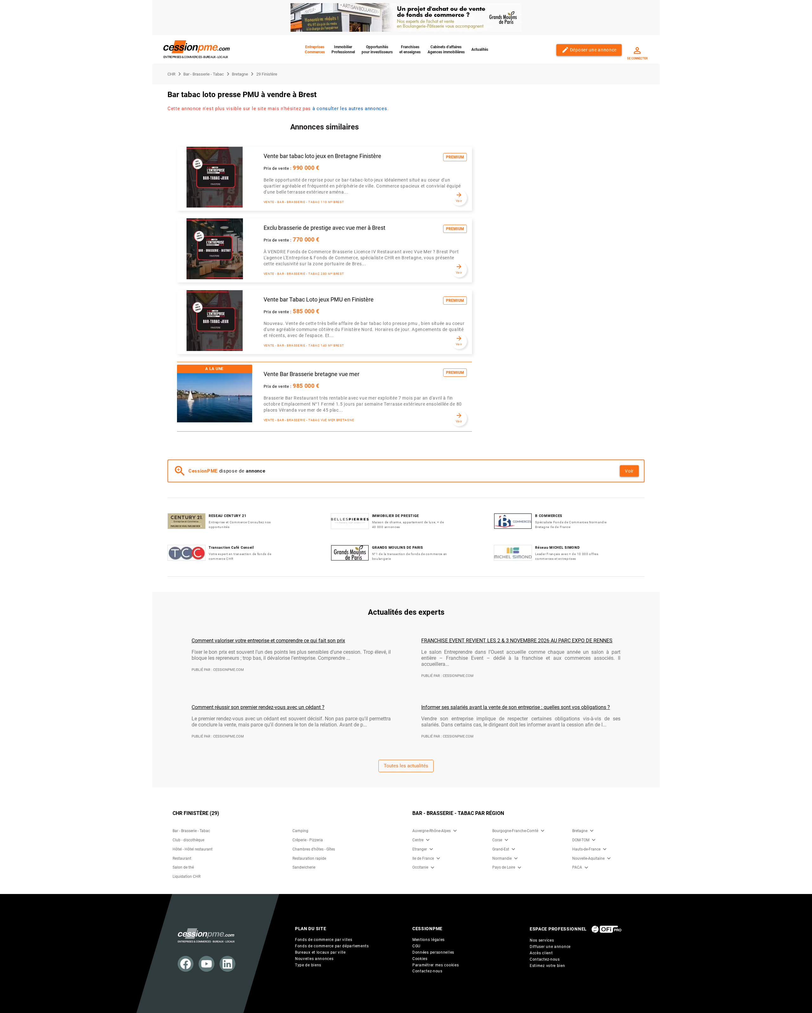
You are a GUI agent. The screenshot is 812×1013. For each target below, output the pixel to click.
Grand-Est (500, 849)
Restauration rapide (309, 858)
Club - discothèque (188, 840)
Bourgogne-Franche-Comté (515, 831)
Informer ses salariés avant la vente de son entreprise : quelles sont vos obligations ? (515, 707)
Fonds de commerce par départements (332, 946)
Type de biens (308, 965)
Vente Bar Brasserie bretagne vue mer (311, 374)
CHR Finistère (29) (196, 813)
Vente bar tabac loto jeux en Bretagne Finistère (322, 156)
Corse (497, 840)
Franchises (410, 49)
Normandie (502, 858)
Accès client (541, 953)
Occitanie (420, 867)
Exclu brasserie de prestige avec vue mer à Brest (324, 228)
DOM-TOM (580, 840)
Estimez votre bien (547, 965)
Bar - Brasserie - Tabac (191, 831)
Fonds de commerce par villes (323, 939)
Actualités (479, 49)
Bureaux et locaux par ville (320, 952)
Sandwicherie (303, 867)
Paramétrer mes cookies (435, 965)
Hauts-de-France (586, 849)
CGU (416, 946)
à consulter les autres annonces (349, 108)
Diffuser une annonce (550, 946)
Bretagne (579, 831)
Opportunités (377, 49)
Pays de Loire (503, 867)
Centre (417, 840)
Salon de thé (183, 867)
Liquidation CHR (186, 876)
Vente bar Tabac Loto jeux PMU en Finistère (319, 299)
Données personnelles (433, 952)
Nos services (542, 940)
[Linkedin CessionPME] (227, 964)
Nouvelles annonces (314, 959)
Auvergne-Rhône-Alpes (431, 831)
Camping (300, 831)
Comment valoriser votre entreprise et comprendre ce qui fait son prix (268, 641)
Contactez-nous (427, 971)
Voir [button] (629, 470)
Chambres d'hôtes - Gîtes (313, 849)
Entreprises (315, 49)
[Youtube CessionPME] (206, 964)
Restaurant (182, 858)
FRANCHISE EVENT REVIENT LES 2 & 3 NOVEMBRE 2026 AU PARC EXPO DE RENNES (516, 641)
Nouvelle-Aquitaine (588, 858)
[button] (455, 831)
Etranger (419, 849)
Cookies (420, 959)
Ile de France (423, 858)
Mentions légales (428, 939)
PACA (577, 867)
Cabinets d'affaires (446, 49)
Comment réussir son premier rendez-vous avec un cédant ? (258, 707)
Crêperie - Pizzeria (307, 840)
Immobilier (343, 49)
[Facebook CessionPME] (185, 964)
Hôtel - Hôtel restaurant (193, 849)
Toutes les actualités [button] (406, 766)
